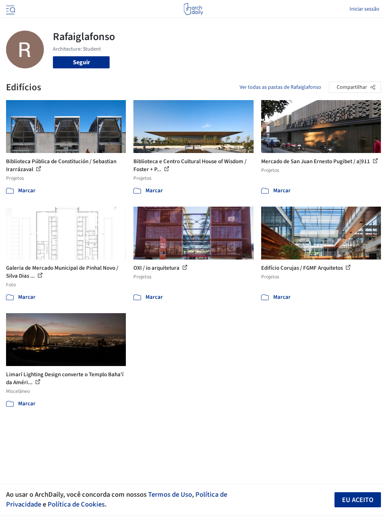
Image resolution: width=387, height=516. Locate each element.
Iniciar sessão (364, 9)
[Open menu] (10, 9)
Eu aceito (357, 500)
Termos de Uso (170, 494)
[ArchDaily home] (193, 9)
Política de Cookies (76, 504)
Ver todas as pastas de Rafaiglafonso (280, 87)
